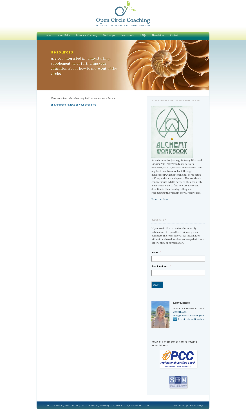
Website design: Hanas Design (188, 405)
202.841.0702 (180, 312)
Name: (156, 252)
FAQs (128, 405)
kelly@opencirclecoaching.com (189, 315)
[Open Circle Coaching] (123, 26)
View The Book (159, 199)
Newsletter (137, 405)
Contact (147, 405)
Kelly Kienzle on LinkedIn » (191, 319)
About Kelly (75, 405)
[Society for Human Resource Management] (178, 382)
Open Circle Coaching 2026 (57, 405)
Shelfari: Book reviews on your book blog (73, 104)
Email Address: (161, 266)
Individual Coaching (90, 405)
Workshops (105, 405)
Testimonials (117, 405)
